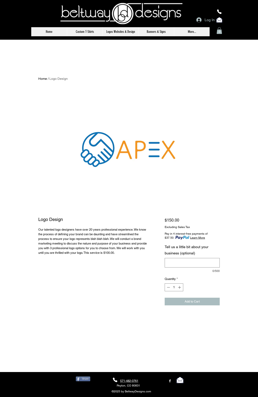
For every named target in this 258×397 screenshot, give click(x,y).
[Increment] (180, 287)
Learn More (197, 237)
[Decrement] (168, 287)
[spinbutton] (174, 287)
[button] (219, 30)
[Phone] (219, 11)
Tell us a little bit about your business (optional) (186, 250)
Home (42, 79)
